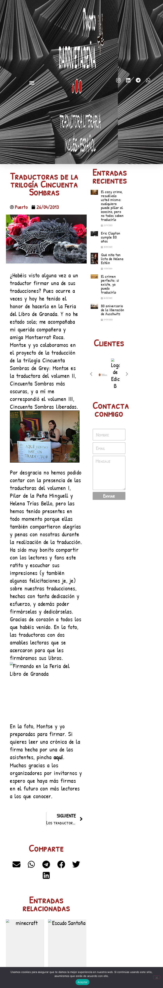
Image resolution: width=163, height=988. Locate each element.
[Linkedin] (128, 80)
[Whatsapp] (148, 80)
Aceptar (83, 982)
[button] (32, 82)
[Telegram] (138, 80)
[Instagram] (118, 80)
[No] (156, 977)
